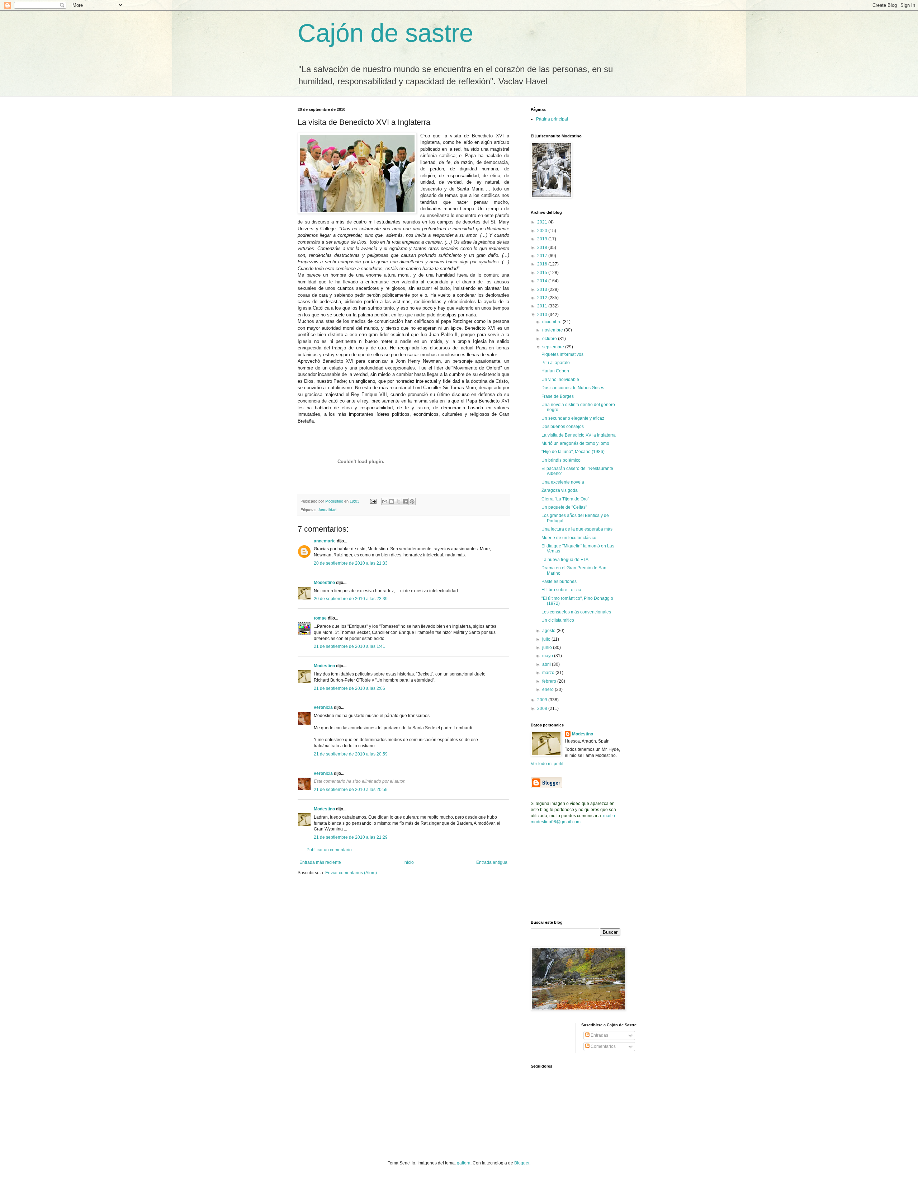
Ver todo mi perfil (547, 763)
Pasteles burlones (559, 581)
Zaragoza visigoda (559, 490)
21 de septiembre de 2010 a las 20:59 (351, 754)
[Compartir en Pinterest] (412, 501)
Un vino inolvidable (560, 379)
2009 (542, 699)
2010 (542, 314)
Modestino (324, 582)
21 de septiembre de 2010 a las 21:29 (351, 837)
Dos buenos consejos (562, 426)
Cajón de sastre (385, 33)
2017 (542, 255)
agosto (549, 630)
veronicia (323, 707)
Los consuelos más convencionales (576, 612)
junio (547, 647)
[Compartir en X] (398, 501)
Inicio (408, 862)
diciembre (552, 321)
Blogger (521, 1163)
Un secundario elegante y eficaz (572, 418)
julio (547, 639)
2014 (542, 280)
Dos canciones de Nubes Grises (572, 387)
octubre (550, 338)
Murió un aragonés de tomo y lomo (575, 443)
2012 (542, 297)
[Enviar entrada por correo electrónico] (373, 501)
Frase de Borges (557, 396)
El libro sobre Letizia (561, 589)
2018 (542, 247)
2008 (542, 708)
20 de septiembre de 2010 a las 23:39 (351, 598)
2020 (542, 230)
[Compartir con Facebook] (405, 501)
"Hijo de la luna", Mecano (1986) (573, 451)
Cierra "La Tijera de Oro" (565, 499)
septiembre (553, 346)
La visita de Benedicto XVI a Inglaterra (578, 435)
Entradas (599, 1035)
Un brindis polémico (561, 460)
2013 (542, 289)
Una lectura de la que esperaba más (576, 529)
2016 (542, 264)
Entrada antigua (491, 862)
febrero (549, 681)
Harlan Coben (555, 370)
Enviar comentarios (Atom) (351, 872)
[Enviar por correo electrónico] (384, 501)
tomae (320, 618)
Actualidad (327, 510)
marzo (548, 672)
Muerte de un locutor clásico (568, 537)
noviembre (553, 330)
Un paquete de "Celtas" (564, 507)
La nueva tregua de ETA (564, 559)
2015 (542, 272)
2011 (542, 306)
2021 (542, 222)
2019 (542, 238)
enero (548, 689)
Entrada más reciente (320, 862)
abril (547, 664)
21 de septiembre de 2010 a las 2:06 (349, 688)
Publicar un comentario (329, 849)
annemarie (325, 540)
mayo (548, 655)
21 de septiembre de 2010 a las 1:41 (349, 646)
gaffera (463, 1163)
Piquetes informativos (562, 354)
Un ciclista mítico (557, 620)
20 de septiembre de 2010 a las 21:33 (351, 563)
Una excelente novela (562, 482)
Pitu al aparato (555, 362)
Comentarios (603, 1046)
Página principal (552, 119)
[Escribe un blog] (391, 501)
